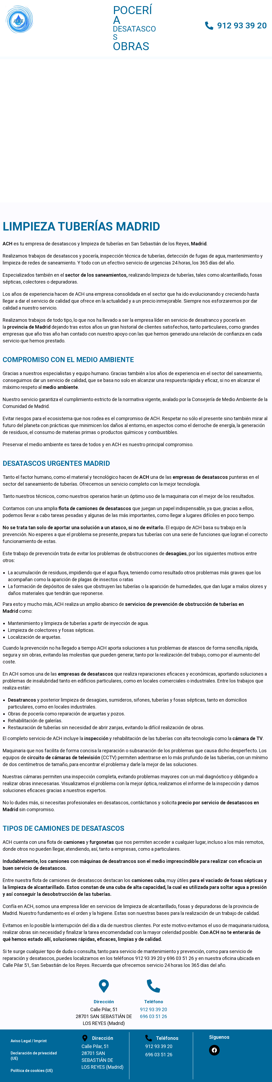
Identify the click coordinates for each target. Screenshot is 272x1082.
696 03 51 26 (153, 1016)
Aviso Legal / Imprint (29, 1041)
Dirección (104, 1001)
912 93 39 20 (242, 26)
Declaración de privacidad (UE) (34, 1056)
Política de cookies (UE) (32, 1070)
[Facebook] (214, 1050)
